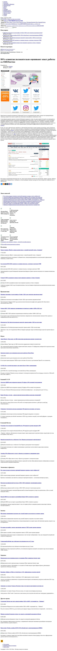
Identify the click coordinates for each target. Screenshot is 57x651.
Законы (5, 6)
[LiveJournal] (7, 184)
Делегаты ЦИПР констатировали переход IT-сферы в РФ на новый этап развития (21, 382)
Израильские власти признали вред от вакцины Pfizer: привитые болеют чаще (20, 558)
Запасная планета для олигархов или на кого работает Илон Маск (17, 353)
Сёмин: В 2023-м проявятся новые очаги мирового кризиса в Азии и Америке (22, 42)
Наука (4, 8)
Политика (5, 3)
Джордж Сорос (22, 22)
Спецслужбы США (9, 23)
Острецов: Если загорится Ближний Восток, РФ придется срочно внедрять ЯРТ (21, 425)
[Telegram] (11, 184)
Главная (5, 1)
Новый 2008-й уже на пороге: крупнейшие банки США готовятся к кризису (20, 496)
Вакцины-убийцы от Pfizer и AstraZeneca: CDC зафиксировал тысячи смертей (20, 572)
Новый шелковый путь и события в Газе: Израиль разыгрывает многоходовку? (21, 439)
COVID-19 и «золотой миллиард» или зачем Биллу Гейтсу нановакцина (18, 365)
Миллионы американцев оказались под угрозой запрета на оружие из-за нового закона (22, 513)
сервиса (2, 125)
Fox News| (12, 20)
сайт (15, 134)
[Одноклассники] (3, 184)
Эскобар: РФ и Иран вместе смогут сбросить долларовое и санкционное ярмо (20, 453)
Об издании (6, 644)
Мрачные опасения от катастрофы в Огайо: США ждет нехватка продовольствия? (22, 32)
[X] (5, 184)
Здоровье (5, 9)
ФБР (24, 23)
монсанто (35, 25)
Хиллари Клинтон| (31, 22)
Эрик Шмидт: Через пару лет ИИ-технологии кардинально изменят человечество (21, 339)
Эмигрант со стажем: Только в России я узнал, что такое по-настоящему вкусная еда (22, 585)
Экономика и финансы (8, 4)
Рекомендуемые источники (9, 645)
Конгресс (15, 23)
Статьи (5, 15)
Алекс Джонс (9, 22)
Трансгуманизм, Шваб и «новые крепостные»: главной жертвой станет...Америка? (21, 250)
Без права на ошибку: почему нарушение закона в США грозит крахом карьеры (21, 527)
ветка (12, 130)
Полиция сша (29, 23)
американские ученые (10, 25)
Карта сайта (6, 646)
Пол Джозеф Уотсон (40, 22)
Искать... (3, 27)
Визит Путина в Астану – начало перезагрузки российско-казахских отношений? (21, 395)
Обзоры (5, 14)
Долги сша (38, 23)
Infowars (6, 20)
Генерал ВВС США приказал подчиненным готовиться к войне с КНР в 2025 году (21, 308)
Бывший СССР (7, 10)
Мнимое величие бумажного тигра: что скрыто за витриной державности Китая (21, 614)
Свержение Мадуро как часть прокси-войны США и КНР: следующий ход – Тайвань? (22, 601)
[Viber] (9, 184)
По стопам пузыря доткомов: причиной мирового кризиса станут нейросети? (20, 470)
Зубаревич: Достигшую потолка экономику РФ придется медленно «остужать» (20, 409)
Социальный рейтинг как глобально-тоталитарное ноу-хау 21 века (17, 541)
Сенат (19, 23)
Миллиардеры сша (29, 25)
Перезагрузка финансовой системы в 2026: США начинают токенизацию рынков (21, 482)
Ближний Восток (7, 11)
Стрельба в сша (17, 25)
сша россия (40, 25)
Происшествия (6, 5)
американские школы (23, 25)
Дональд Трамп (16, 22)
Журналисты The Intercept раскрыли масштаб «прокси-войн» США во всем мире (22, 37)
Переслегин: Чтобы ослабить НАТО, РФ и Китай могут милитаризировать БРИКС (23, 35)
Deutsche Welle (19, 20)
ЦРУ (22, 24)
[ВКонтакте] (1, 184)
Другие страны (6, 13)
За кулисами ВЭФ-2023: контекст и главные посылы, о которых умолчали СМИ (22, 40)
